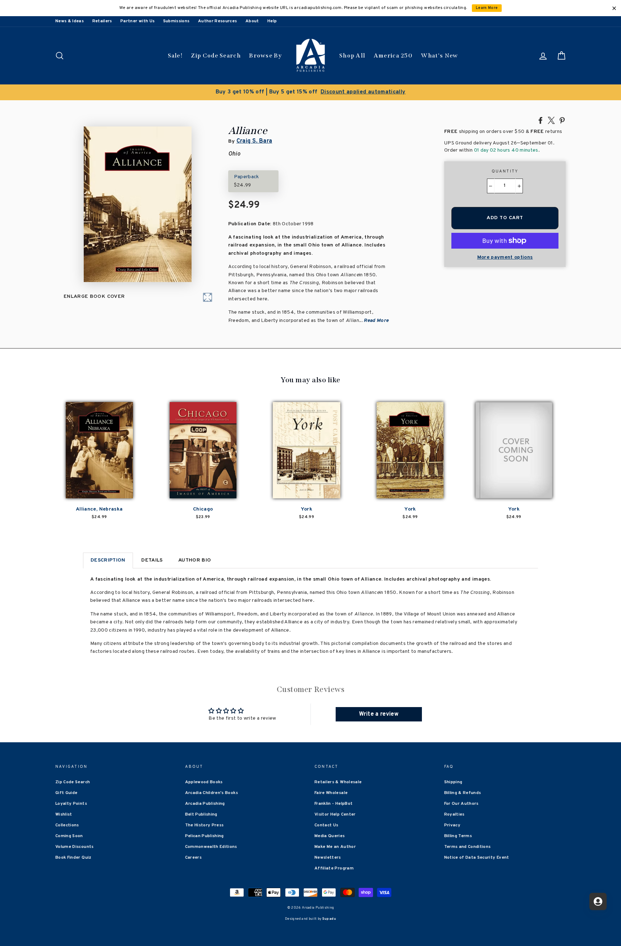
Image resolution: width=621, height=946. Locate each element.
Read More (376, 321)
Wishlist (63, 814)
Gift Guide (66, 793)
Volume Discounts (74, 847)
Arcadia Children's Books (211, 793)
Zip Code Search (216, 55)
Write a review (379, 714)
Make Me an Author (335, 847)
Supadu (329, 919)
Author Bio (194, 560)
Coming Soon (69, 836)
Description (108, 560)
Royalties (454, 814)
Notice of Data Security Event (476, 857)
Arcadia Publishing (205, 804)
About (252, 21)
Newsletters (327, 857)
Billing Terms (458, 836)
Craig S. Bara (254, 141)
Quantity (505, 171)
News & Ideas (69, 21)
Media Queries (329, 836)
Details (151, 560)
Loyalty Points (71, 804)
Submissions (176, 21)
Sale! (175, 55)
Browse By (265, 55)
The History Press (204, 825)
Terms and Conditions (467, 847)
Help (272, 21)
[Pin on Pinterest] (562, 120)
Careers (193, 857)
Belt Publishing (201, 814)
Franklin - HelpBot (333, 804)
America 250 (393, 55)
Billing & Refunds (462, 793)
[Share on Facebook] (540, 120)
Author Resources (217, 21)
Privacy (452, 825)
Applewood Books (204, 782)
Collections (67, 825)
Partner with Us (137, 21)
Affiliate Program (334, 868)
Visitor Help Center (335, 814)
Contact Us (326, 825)
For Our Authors (461, 804)
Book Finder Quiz (73, 857)
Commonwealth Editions (211, 847)
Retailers (102, 21)
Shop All (352, 55)
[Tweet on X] (551, 120)
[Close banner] (614, 8)
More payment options (505, 257)
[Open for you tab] (598, 901)
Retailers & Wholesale (338, 782)
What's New (439, 55)
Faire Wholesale (331, 793)
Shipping (453, 782)
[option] (310, 92)
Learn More (487, 8)
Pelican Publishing (204, 836)
